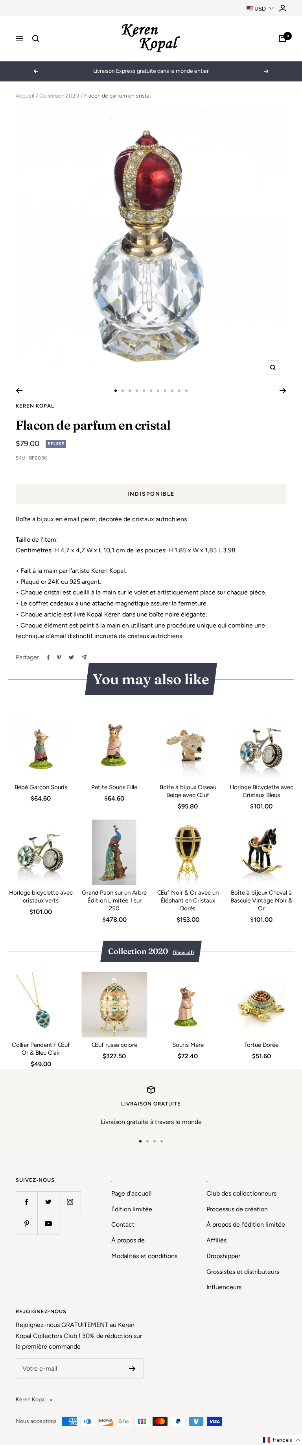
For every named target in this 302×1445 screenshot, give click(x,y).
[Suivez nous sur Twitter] (48, 1202)
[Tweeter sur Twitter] (71, 657)
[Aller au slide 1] (115, 390)
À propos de (128, 1240)
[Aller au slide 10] (179, 390)
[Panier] (282, 38)
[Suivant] (283, 390)
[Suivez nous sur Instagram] (70, 1202)
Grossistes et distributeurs (242, 1271)
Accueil (25, 95)
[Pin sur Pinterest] (59, 657)
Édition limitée (131, 1209)
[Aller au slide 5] (144, 390)
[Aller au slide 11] (186, 390)
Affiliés (216, 1240)
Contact (122, 1224)
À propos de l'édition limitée (245, 1224)
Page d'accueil (131, 1193)
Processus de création (237, 1209)
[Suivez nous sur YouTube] (48, 1224)
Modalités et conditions (144, 1256)
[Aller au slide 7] (158, 390)
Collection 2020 (59, 95)
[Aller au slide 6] (151, 390)
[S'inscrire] (132, 1368)
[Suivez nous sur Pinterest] (26, 1224)
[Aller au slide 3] (130, 390)
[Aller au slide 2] (123, 390)
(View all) (183, 952)
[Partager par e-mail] (84, 657)
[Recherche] (35, 38)
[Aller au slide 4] (137, 390)
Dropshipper (223, 1256)
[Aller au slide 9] (172, 390)
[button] (282, 1440)
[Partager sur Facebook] (48, 657)
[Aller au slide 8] (165, 390)
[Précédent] (19, 390)
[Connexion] (282, 8)
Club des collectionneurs (241, 1193)
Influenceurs (223, 1287)
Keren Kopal (35, 406)
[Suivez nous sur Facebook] (26, 1202)
